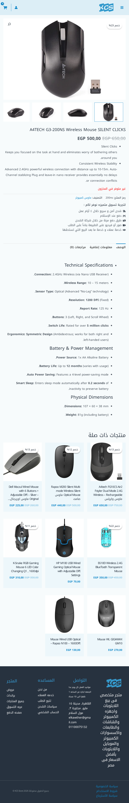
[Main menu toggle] (122, 7)
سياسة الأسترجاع (106, 795)
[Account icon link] (16, 7)
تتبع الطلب (44, 700)
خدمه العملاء (46, 695)
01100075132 (78, 727)
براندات (11, 695)
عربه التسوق (14, 706)
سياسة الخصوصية (107, 786)
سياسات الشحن (47, 706)
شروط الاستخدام (106, 791)
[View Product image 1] (108, 112)
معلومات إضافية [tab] (101, 247)
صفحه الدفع (14, 712)
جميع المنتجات (15, 701)
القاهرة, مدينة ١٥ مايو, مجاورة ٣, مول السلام (80, 708)
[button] (9, 24)
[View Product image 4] (15, 112)
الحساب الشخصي (48, 712)
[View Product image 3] (46, 112)
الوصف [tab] (121, 247)
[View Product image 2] (77, 112)
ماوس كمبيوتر (83, 197)
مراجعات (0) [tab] (78, 247)
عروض (10, 689)
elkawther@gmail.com (80, 720)
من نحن (42, 689)
